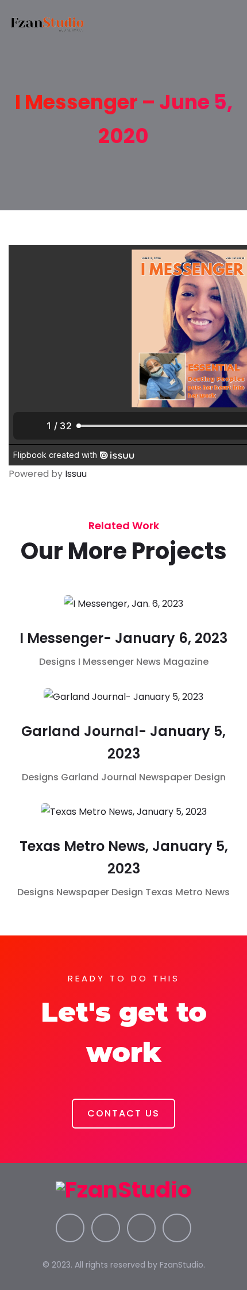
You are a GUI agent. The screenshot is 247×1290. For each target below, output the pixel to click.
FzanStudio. (182, 1264)
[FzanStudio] (48, 23)
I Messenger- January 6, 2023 (123, 638)
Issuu (76, 473)
